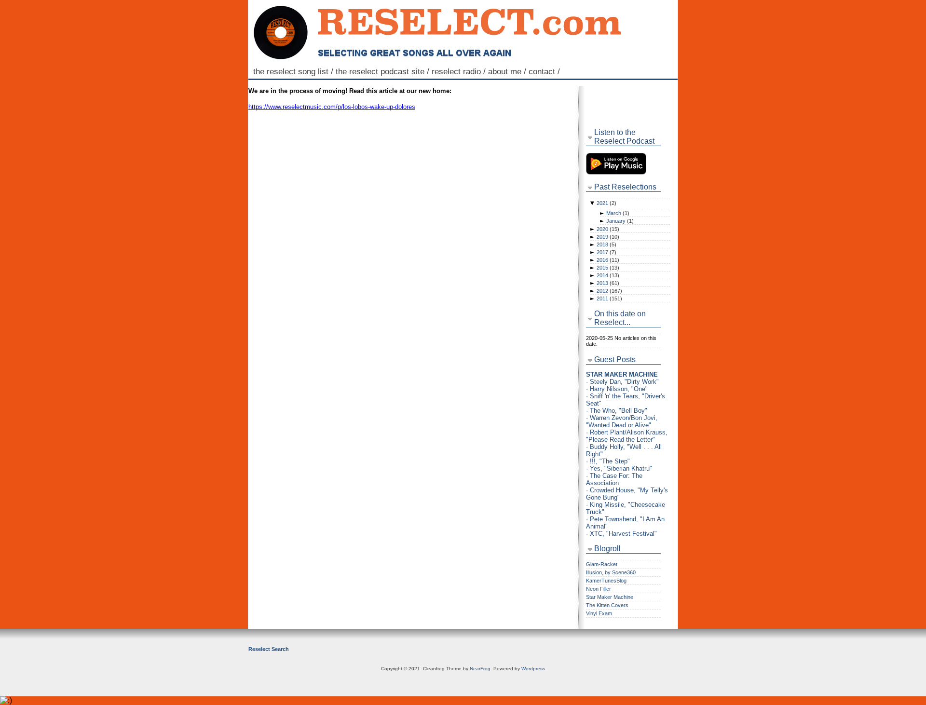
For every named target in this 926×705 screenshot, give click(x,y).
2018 (606, 244)
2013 (608, 283)
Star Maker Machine (609, 597)
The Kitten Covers (607, 605)
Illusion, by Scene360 (611, 572)
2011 (609, 298)
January (620, 221)
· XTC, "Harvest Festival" (621, 533)
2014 (608, 275)
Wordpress (533, 668)
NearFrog (480, 668)
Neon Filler (598, 589)
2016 (608, 260)
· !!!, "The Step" (608, 461)
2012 (609, 291)
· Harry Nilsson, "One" (617, 389)
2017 (606, 252)
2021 (606, 203)
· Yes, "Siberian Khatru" (619, 468)
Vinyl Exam (599, 613)
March (617, 213)
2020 (608, 229)
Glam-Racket (601, 564)
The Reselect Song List (294, 71)
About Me (508, 71)
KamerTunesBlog (606, 580)
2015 (608, 268)
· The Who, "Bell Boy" (616, 410)
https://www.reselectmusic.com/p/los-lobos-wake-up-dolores (331, 106)
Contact (545, 71)
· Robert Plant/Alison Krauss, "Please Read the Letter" (626, 436)
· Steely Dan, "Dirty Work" (622, 381)
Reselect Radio (460, 71)
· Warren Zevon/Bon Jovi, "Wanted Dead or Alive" (621, 421)
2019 (608, 237)
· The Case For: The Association (614, 479)
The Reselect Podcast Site (384, 71)
